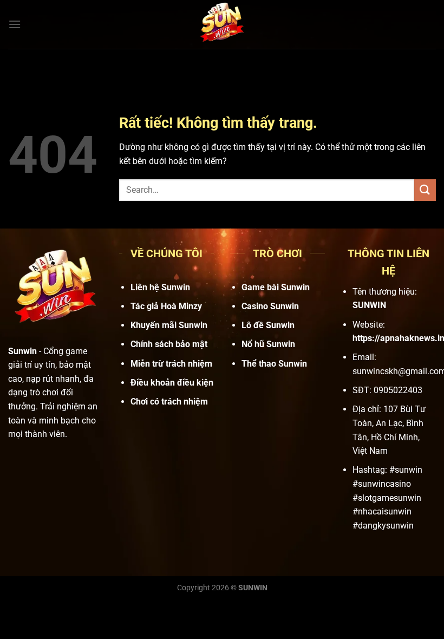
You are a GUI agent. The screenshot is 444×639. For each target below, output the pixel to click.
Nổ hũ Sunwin (268, 344)
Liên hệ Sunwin (160, 287)
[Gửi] (425, 189)
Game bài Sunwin (275, 287)
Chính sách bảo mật (168, 344)
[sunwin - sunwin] (222, 24)
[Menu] (14, 24)
